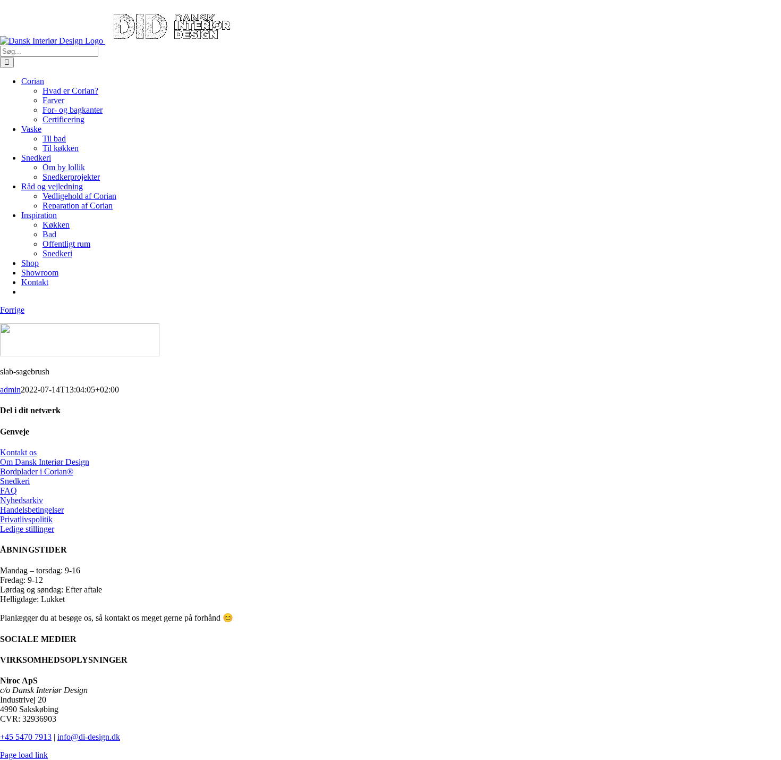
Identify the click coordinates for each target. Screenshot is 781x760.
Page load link (24, 754)
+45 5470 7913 (26, 736)
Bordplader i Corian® (36, 471)
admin (10, 389)
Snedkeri (15, 481)
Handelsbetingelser (32, 509)
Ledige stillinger (27, 528)
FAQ (8, 490)
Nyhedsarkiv (21, 500)
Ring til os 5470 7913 (36, 4)
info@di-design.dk (88, 736)
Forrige (12, 309)
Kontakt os (18, 452)
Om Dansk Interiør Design (44, 461)
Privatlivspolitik (26, 519)
